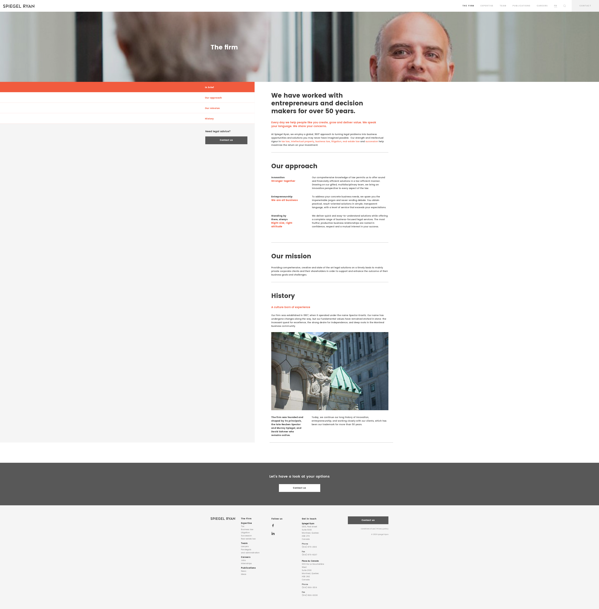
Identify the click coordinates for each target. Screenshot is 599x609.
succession (371, 141)
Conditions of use (368, 529)
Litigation (245, 532)
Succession (246, 535)
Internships (246, 563)
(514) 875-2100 (309, 547)
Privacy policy (382, 529)
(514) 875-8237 (309, 554)
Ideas (243, 574)
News (243, 571)
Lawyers (245, 546)
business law (322, 141)
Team (503, 5)
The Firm (468, 5)
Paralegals (250, 551)
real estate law (351, 141)
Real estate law (248, 538)
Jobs (243, 560)
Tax (242, 526)
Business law (247, 529)
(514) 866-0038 (310, 595)
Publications (521, 5)
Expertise (487, 5)
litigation (336, 141)
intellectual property (302, 141)
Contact (585, 5)
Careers (542, 5)
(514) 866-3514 (309, 587)
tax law (286, 141)
